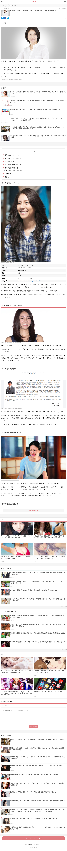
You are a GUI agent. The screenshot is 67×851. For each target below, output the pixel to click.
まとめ (7, 177)
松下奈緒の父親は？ (11, 161)
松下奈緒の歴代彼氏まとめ (13, 164)
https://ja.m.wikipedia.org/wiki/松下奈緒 (29, 281)
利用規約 (30, 844)
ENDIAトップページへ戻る (33, 838)
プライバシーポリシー (38, 844)
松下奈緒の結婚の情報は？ (14, 170)
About (26, 844)
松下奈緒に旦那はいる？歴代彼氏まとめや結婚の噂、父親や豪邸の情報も (33, 10)
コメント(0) (63, 18)
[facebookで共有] (5, 18)
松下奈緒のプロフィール (12, 155)
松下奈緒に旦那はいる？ (12, 168)
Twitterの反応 (9, 173)
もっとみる (64, 606)
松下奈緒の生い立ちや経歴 (13, 158)
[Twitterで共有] (2, 18)
